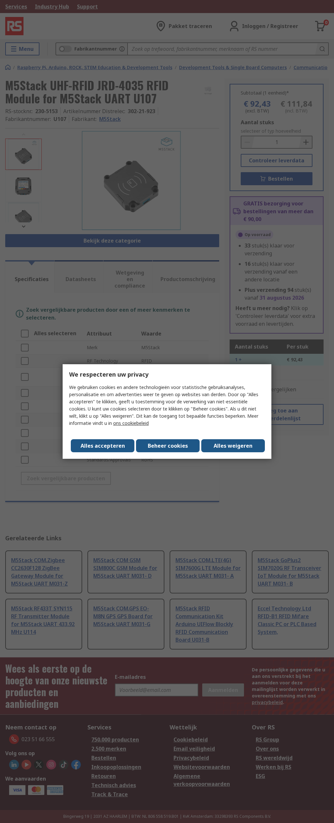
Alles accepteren (103, 445)
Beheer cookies (168, 445)
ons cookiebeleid (131, 423)
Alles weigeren (233, 445)
